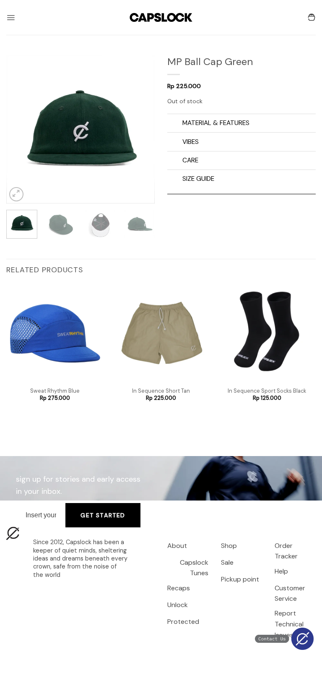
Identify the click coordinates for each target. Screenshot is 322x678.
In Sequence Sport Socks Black (267, 391)
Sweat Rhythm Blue (55, 391)
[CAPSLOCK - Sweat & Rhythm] (161, 17)
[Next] (141, 129)
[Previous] (19, 129)
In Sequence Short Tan (161, 391)
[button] (10, 17)
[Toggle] (174, 124)
